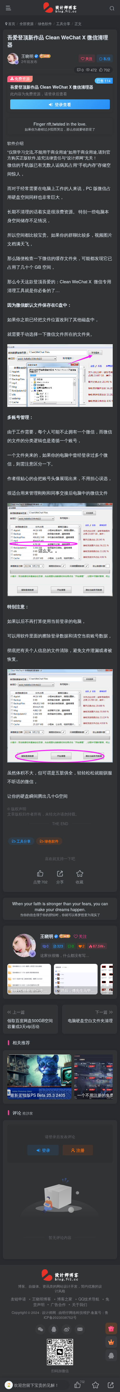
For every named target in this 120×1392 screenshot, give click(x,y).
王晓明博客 (41, 1299)
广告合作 (58, 1304)
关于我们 (79, 1304)
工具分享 (63, 23)
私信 (106, 58)
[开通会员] (111, 1342)
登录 (46, 1150)
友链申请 (18, 1299)
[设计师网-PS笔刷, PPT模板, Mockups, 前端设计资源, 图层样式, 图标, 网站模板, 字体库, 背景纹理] (60, 1274)
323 (60, 945)
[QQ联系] (111, 1355)
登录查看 (62, 104)
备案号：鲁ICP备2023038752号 (76, 1315)
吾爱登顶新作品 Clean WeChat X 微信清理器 (57, 41)
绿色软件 (45, 23)
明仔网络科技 (72, 1312)
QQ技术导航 (88, 1299)
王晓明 (27, 56)
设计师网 (49, 1312)
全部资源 (26, 23)
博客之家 (64, 1299)
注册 (80, 1150)
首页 (11, 23)
